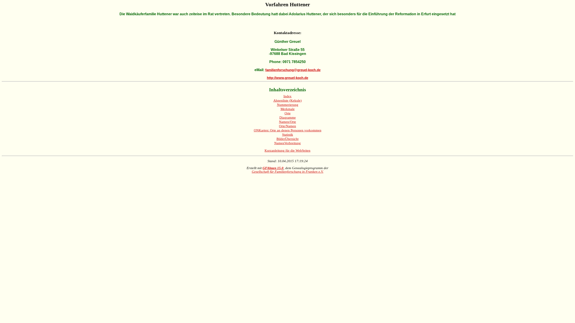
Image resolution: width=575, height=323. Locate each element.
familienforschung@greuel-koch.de (293, 70)
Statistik (287, 134)
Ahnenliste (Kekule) (287, 100)
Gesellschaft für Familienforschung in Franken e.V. (287, 171)
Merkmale (288, 109)
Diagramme (287, 117)
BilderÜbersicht (287, 139)
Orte (288, 113)
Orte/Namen (287, 126)
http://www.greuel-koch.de (287, 78)
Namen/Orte (287, 122)
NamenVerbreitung (287, 143)
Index (287, 96)
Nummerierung (287, 105)
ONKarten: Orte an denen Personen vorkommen (287, 130)
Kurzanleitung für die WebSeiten (287, 150)
